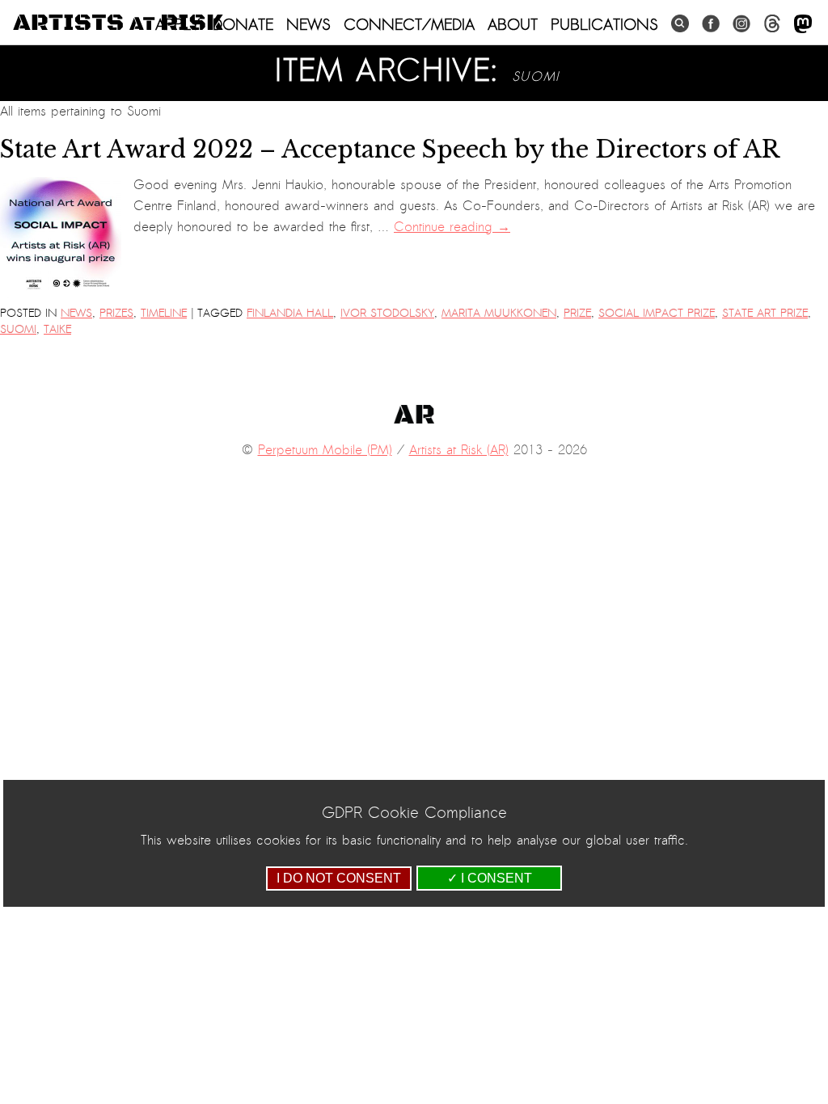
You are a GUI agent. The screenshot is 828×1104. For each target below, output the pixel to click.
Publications (604, 24)
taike (57, 329)
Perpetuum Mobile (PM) (325, 450)
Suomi (18, 329)
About (513, 24)
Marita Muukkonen (498, 313)
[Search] (680, 24)
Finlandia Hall (290, 313)
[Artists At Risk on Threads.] (772, 24)
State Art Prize (765, 313)
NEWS (308, 24)
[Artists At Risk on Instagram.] (741, 24)
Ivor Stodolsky (387, 313)
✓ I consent (489, 878)
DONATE (243, 24)
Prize (577, 313)
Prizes (116, 313)
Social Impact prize (656, 313)
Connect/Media (409, 24)
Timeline (164, 313)
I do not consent (339, 878)
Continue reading (452, 227)
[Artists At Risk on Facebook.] (711, 24)
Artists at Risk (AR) (459, 450)
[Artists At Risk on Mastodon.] (803, 25)
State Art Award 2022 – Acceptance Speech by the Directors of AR (393, 149)
